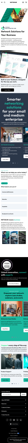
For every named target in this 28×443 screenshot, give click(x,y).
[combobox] (4, 3)
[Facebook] (7, 420)
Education (4, 199)
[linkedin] (21, 420)
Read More (5, 329)
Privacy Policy (14, 428)
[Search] (4, 3)
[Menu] (2, 2)
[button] (10, 163)
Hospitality (4, 206)
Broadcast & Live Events (7, 213)
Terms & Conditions (14, 435)
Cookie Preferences (14, 430)
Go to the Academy (14, 283)
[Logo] (13, 2)
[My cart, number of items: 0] (26, 2)
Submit (23, 394)
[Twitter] (17, 420)
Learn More (7, 90)
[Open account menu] (23, 2)
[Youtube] (14, 420)
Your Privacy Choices (13, 433)
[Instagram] (10, 420)
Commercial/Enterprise (7, 192)
